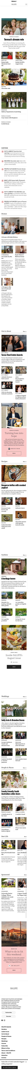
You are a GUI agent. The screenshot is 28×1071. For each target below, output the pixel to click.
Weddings (4, 1041)
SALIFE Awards (6, 1027)
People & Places (6, 1036)
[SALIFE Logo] (14, 4)
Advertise (4, 1055)
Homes (3, 1043)
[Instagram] (4, 1020)
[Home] (14, 1)
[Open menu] (26, 4)
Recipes (3, 1038)
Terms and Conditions (8, 1050)
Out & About (5, 1034)
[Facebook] (2, 1020)
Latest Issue (5, 1031)
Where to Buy (5, 1048)
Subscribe (9, 1012)
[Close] (26, 1061)
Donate (8, 1016)
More (24, 331)
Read (14, 453)
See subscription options (9, 1067)
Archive (3, 1057)
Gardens (4, 1029)
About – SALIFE (6, 1053)
